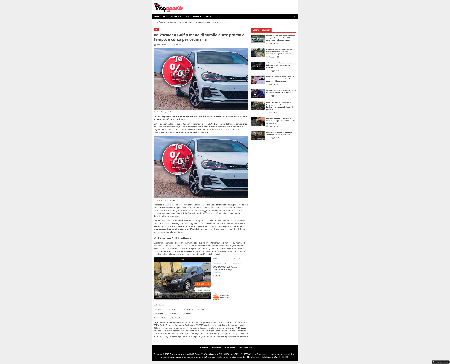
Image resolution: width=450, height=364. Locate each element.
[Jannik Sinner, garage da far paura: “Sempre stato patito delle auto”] (258, 135)
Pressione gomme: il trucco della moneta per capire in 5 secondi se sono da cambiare (280, 120)
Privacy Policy (245, 347)
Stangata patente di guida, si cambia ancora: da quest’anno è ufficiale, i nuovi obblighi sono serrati (280, 79)
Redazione (216, 347)
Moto (187, 16)
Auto (165, 16)
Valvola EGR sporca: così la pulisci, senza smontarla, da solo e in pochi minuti (281, 91)
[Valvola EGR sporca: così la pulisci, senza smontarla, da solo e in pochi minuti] (258, 93)
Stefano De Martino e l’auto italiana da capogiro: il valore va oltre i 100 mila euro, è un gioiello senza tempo (280, 38)
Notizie (207, 16)
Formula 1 (176, 16)
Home (156, 16)
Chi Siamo (203, 347)
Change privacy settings (441, 362)
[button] (295, 16)
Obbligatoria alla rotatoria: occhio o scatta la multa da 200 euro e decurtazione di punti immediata (279, 51)
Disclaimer (230, 347)
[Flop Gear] (168, 6)
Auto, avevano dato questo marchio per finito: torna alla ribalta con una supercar (281, 65)
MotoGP (197, 16)
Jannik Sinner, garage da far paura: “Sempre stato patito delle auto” (279, 133)
